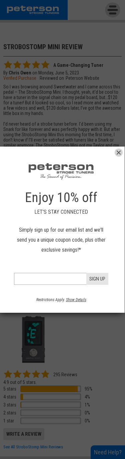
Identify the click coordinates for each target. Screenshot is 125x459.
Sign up (97, 279)
